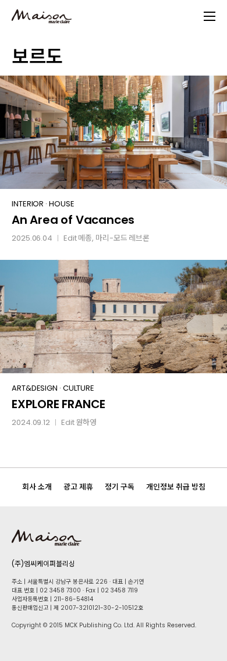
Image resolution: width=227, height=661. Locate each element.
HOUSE (62, 203)
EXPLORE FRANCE (58, 404)
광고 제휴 (78, 486)
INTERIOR (28, 203)
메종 (85, 238)
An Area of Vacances (73, 220)
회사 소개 (37, 486)
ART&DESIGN (35, 388)
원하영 (86, 422)
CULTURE (78, 388)
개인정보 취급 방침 (175, 486)
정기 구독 (119, 486)
